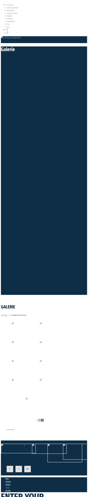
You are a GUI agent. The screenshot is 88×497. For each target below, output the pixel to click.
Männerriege (10, 10)
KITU (8, 24)
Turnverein (10, 5)
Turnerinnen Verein (12, 8)
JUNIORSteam (11, 21)
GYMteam (9, 16)
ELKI (8, 27)
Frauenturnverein (12, 13)
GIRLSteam (10, 19)
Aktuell (4, 315)
